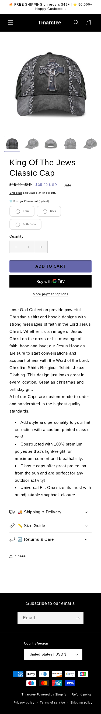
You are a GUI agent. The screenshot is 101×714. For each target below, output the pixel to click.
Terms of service (52, 702)
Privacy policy (24, 702)
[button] (11, 22)
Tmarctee (29, 694)
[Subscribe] (77, 618)
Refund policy (82, 694)
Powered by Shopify (52, 694)
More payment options (50, 294)
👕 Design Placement (29, 201)
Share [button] (20, 556)
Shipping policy (81, 702)
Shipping (15, 192)
